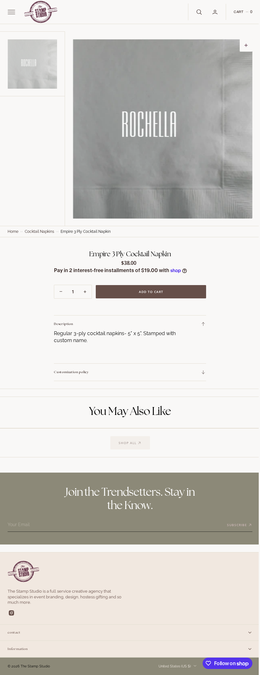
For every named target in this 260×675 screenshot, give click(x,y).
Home (13, 231)
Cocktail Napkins (39, 231)
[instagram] (11, 613)
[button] (11, 12)
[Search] (194, 11)
